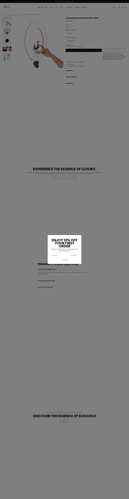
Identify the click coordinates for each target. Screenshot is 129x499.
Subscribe (74, 255)
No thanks (64, 259)
